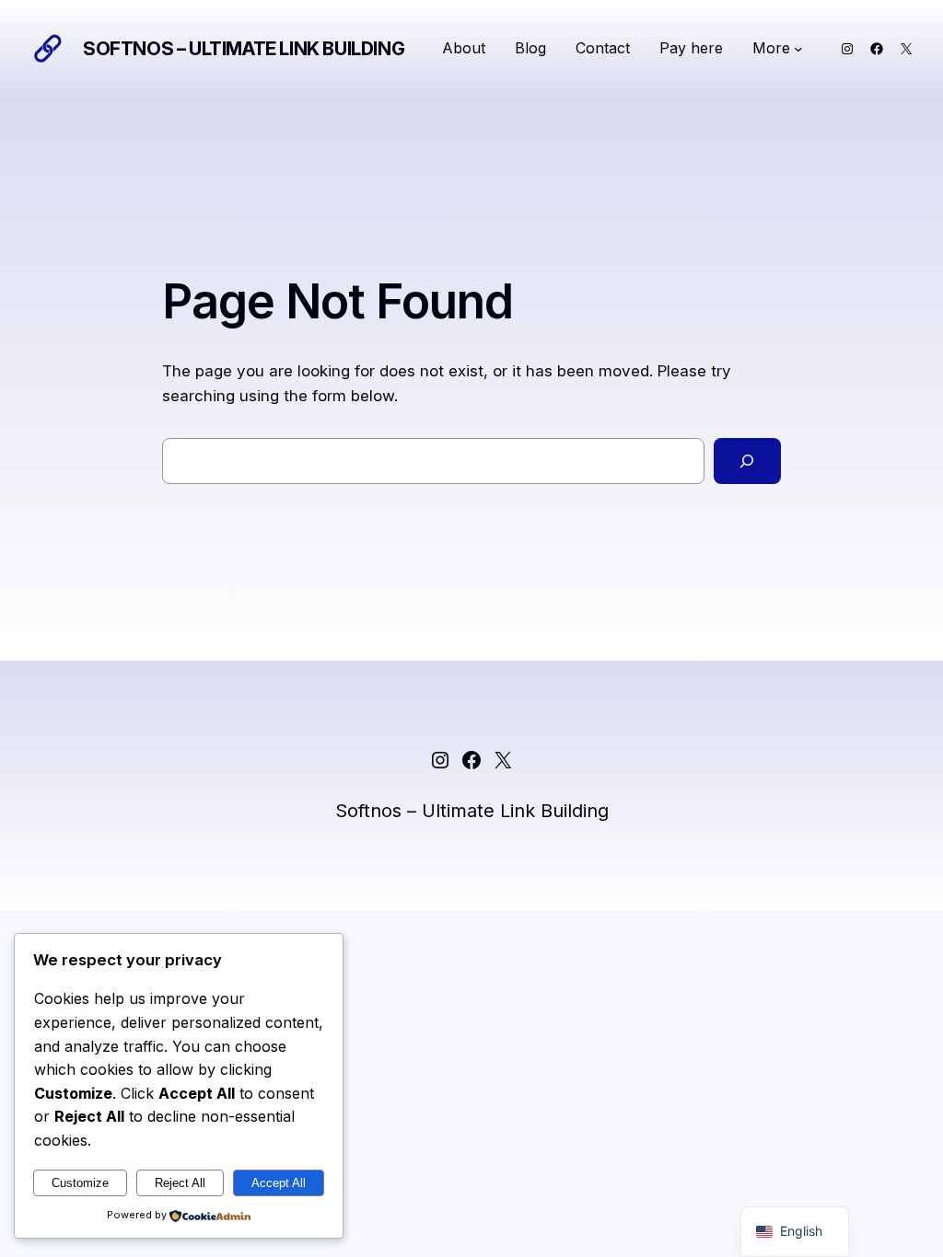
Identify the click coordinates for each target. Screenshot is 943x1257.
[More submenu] (798, 48)
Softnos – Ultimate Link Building (243, 49)
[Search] (747, 461)
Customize (80, 1183)
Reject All (180, 1183)
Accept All (278, 1183)
